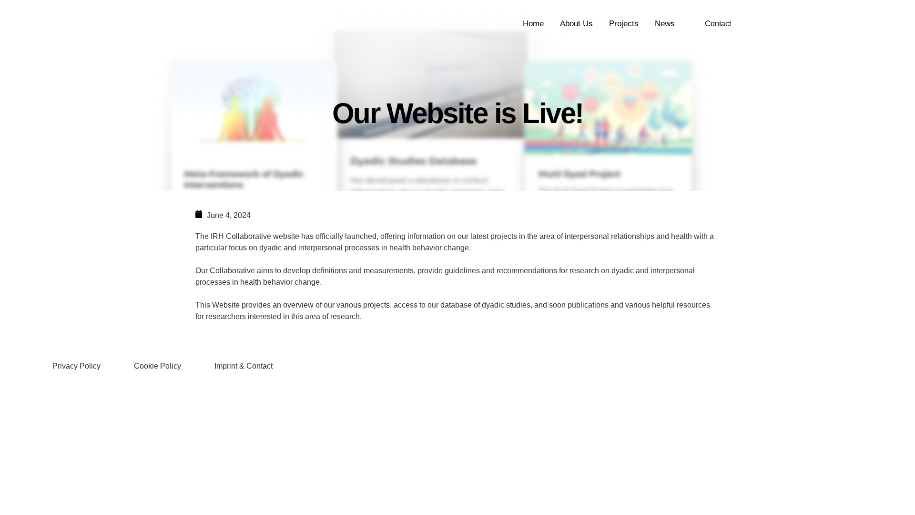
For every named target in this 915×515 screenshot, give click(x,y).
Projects (624, 23)
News (665, 23)
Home (533, 23)
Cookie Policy (157, 366)
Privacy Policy (76, 366)
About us (576, 23)
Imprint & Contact (243, 366)
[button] (717, 23)
